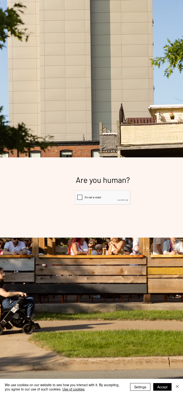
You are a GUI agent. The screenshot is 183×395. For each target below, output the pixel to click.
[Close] (177, 387)
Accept (162, 387)
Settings (140, 387)
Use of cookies (73, 389)
